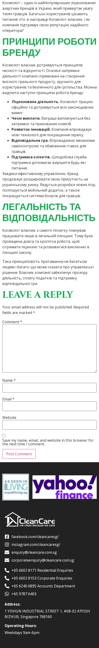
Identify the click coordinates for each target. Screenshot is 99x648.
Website (9, 417)
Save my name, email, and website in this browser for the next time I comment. (48, 442)
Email (8, 399)
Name (9, 380)
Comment (12, 322)
